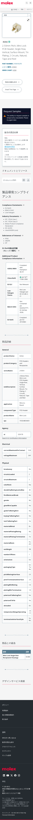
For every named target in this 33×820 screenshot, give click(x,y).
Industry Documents (10, 216)
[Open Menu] (30, 2)
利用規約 (5, 710)
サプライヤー (6, 751)
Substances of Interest (11, 235)
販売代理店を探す (8, 742)
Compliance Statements (12, 205)
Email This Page (10, 90)
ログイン (29, 9)
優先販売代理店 (9, 147)
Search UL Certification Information (14, 438)
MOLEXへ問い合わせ (9, 738)
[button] (28, 20)
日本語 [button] (15, 9)
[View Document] (24, 180)
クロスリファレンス (8, 747)
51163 (28, 657)
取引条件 (5, 719)
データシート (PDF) (9, 180)
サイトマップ (6, 813)
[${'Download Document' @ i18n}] (28, 180)
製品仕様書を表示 (11, 82)
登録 (22, 9)
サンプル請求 (6, 755)
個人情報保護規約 (8, 715)
